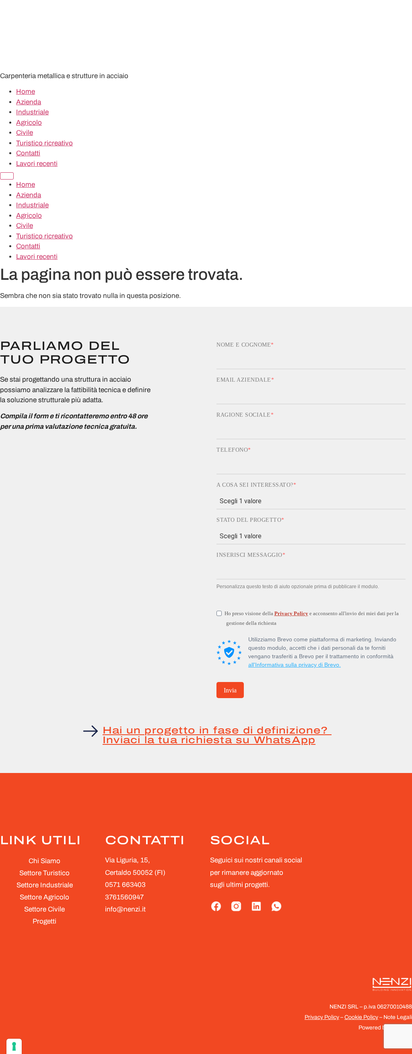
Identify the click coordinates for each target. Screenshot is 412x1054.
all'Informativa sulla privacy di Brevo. (294, 664)
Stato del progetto (248, 520)
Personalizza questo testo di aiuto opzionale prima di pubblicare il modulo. (297, 586)
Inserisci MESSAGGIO (249, 555)
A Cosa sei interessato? (254, 485)
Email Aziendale (243, 380)
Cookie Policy (361, 1017)
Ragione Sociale (243, 415)
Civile (24, 132)
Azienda (28, 102)
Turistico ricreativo (44, 143)
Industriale (32, 112)
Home (25, 91)
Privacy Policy (291, 613)
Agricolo (29, 122)
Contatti (28, 153)
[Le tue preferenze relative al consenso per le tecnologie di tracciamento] (14, 1046)
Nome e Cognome (243, 345)
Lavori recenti (37, 163)
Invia (230, 690)
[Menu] (7, 176)
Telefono (232, 450)
